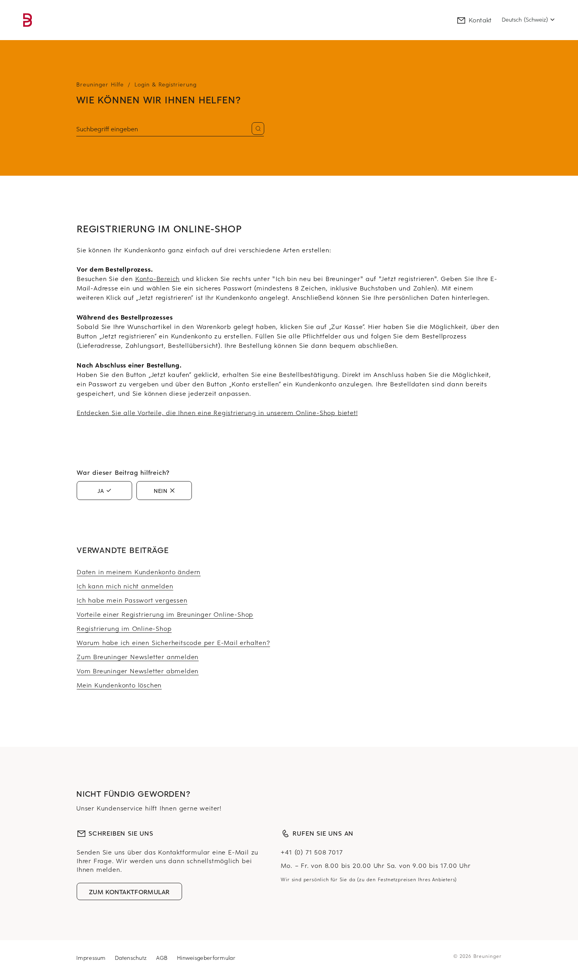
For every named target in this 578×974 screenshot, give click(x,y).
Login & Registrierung (165, 84)
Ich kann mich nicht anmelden (125, 585)
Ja (101, 490)
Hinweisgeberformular (206, 957)
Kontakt (480, 19)
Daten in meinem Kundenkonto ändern (139, 571)
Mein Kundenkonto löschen (119, 684)
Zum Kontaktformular (129, 891)
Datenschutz (132, 957)
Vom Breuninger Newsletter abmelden (138, 670)
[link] (27, 20)
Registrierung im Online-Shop (124, 628)
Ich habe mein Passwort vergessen (132, 599)
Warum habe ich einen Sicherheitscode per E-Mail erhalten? (173, 642)
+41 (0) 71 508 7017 (311, 851)
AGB (163, 957)
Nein (161, 490)
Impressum (92, 957)
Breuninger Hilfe (100, 84)
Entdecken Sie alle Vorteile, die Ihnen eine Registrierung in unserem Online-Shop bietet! (217, 412)
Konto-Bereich (157, 278)
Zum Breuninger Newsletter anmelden (138, 656)
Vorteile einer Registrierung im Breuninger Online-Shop (165, 614)
